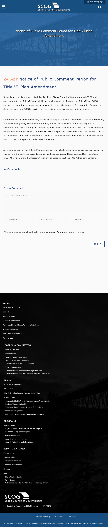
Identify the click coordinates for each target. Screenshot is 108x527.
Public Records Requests (12, 333)
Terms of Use (8, 338)
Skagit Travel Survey (13, 461)
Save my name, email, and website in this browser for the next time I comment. (46, 232)
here (68, 150)
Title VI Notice (59, 516)
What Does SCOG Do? (11, 307)
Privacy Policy (42, 516)
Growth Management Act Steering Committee (24, 371)
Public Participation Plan (13, 384)
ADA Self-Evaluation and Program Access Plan (22, 393)
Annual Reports (9, 316)
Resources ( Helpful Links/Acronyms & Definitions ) (23, 325)
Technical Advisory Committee (17, 360)
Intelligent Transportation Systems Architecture (24, 407)
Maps (5, 473)
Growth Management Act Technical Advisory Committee (28, 373)
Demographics (8, 453)
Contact (6, 312)
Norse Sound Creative (94, 523)
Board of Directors (12, 349)
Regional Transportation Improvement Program (23, 429)
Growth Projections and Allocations (19, 442)
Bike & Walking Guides (13, 477)
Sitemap (72, 516)
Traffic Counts (10, 480)
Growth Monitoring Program (16, 439)
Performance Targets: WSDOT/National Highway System (27, 483)
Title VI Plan (8, 389)
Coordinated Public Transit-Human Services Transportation (28, 401)
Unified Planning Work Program (17, 432)
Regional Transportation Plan (16, 404)
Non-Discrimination (10, 329)
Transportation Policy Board (16, 357)
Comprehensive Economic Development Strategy (24, 414)
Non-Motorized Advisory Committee (20, 363)
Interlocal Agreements (11, 320)
